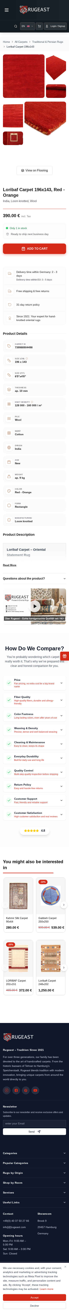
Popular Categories (15, 1163)
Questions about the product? (24, 578)
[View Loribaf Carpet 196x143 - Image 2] (56, 68)
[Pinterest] (25, 1090)
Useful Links (11, 1202)
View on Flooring (37, 170)
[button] (34, 606)
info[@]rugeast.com (14, 1227)
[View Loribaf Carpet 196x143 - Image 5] (45, 123)
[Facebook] (16, 1090)
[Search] (15, 26)
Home (6, 41)
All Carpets (21, 41)
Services (8, 1192)
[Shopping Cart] (39, 26)
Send (32, 1131)
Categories (10, 1153)
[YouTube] (35, 1090)
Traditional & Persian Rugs (47, 41)
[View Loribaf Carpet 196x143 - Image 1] (24, 76)
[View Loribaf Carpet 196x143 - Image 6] (13, 138)
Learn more (46, 1288)
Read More (9, 565)
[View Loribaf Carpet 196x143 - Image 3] (56, 91)
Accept (34, 1297)
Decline (34, 1305)
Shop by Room (12, 1182)
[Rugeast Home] (18, 1037)
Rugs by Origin (13, 1172)
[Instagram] (6, 1090)
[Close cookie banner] (65, 1266)
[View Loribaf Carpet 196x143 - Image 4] (13, 116)
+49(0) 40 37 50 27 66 (16, 1220)
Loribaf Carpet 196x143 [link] (20, 46)
